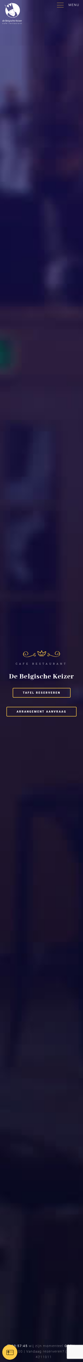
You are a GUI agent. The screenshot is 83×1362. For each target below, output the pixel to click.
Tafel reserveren (41, 692)
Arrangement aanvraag (41, 711)
